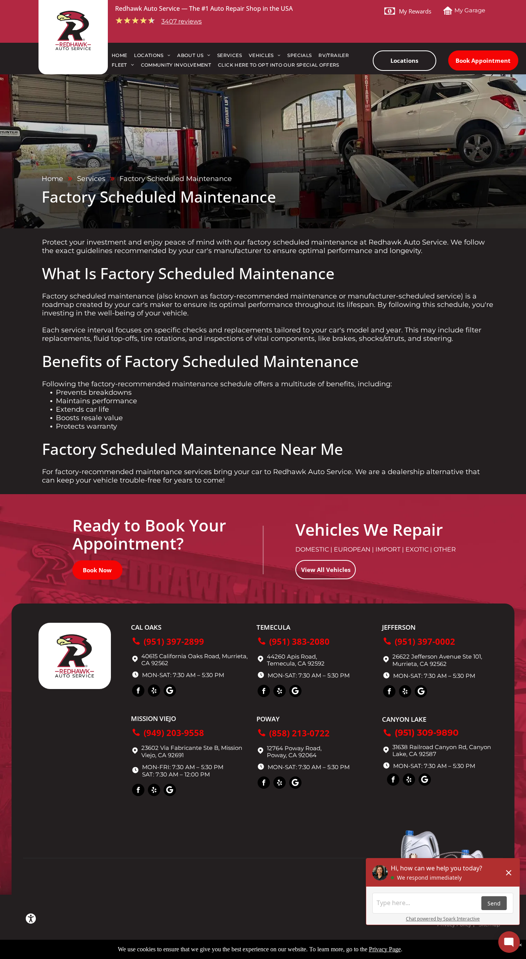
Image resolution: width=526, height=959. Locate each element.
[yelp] (154, 691)
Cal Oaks (146, 627)
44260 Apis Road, (292, 656)
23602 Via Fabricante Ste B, (180, 747)
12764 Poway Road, (294, 748)
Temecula (273, 627)
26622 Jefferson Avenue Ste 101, (437, 656)
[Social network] (170, 691)
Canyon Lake (404, 719)
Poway (268, 718)
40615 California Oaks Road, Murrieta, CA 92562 (194, 659)
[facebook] (138, 691)
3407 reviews (181, 21)
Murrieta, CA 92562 (419, 663)
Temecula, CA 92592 (296, 663)
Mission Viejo (153, 718)
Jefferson (398, 627)
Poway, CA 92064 (292, 755)
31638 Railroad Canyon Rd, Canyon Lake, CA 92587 (441, 750)
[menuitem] (123, 57)
